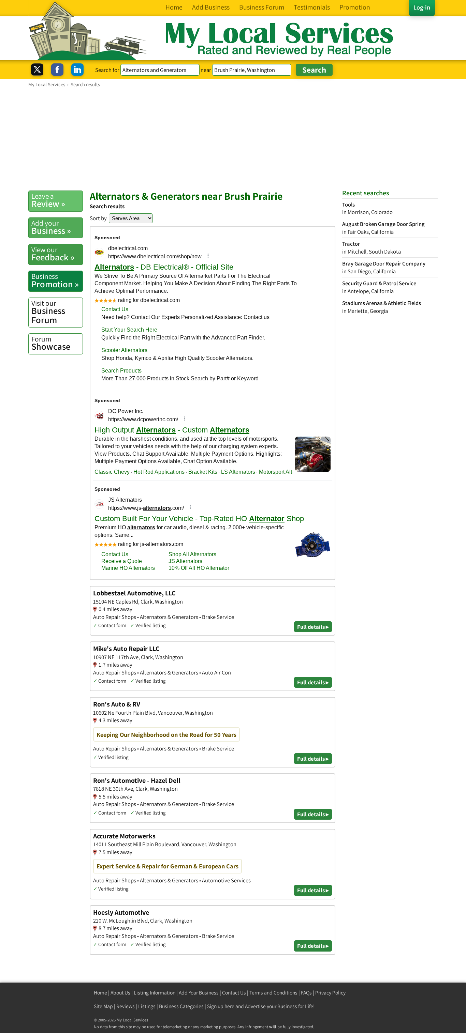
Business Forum (48, 312)
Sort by (98, 218)
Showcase (50, 343)
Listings (147, 1006)
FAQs (306, 992)
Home (100, 992)
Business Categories (181, 1006)
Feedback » (52, 254)
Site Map (103, 1006)
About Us (120, 992)
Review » (48, 200)
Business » (51, 227)
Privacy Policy (330, 992)
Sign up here (220, 1006)
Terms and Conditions (273, 992)
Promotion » (55, 280)
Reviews (125, 1006)
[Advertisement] (233, 138)
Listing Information (154, 992)
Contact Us (234, 992)
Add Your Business (199, 992)
